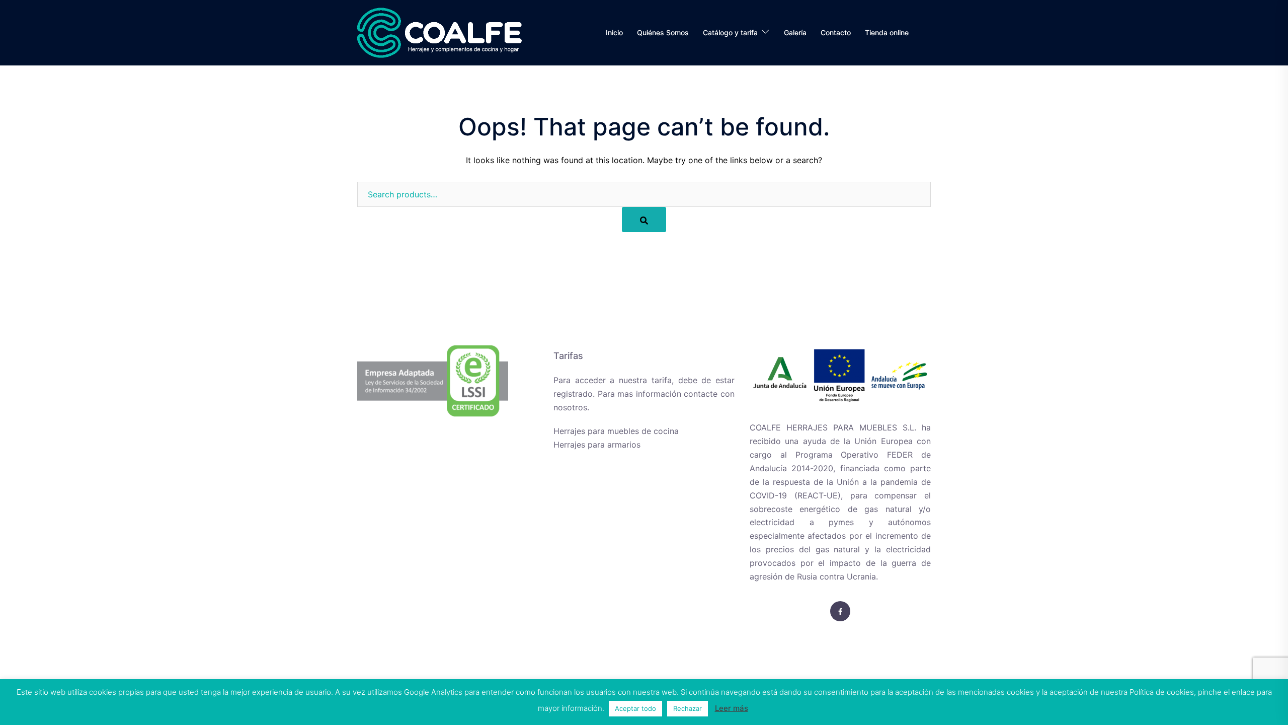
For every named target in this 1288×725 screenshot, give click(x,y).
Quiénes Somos (663, 32)
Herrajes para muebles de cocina (616, 431)
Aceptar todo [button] (635, 708)
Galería (795, 32)
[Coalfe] (439, 32)
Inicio (614, 32)
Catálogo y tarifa (730, 32)
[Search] (644, 219)
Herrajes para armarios (596, 445)
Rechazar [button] (687, 708)
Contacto (836, 32)
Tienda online (887, 32)
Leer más (731, 708)
